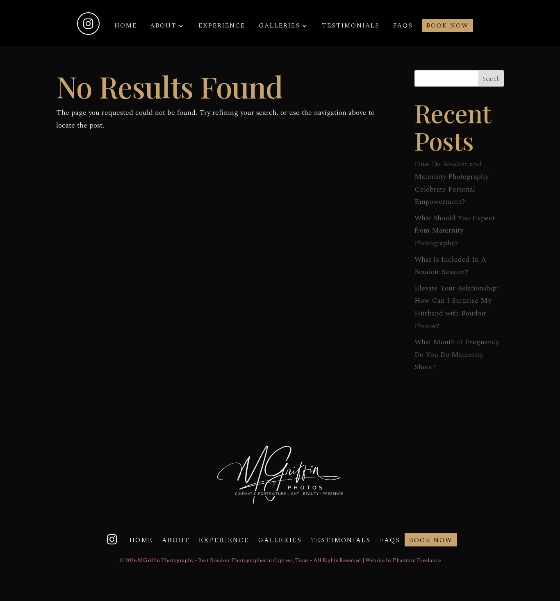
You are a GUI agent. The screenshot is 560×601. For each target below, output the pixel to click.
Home (125, 26)
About (163, 26)
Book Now (447, 26)
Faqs (403, 26)
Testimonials (351, 26)
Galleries (279, 26)
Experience (221, 26)
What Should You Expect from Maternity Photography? (454, 231)
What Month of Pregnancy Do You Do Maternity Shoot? (456, 354)
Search (491, 79)
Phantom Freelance (417, 560)
